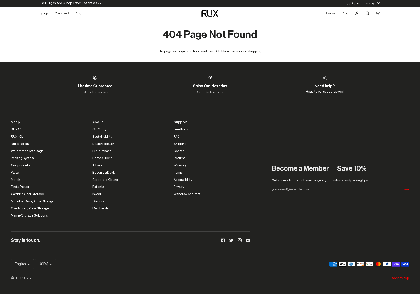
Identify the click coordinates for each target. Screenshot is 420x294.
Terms (178, 172)
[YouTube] (248, 240)
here (226, 51)
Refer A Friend (102, 158)
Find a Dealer (20, 186)
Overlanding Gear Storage (30, 208)
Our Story (99, 129)
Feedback (181, 129)
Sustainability (102, 136)
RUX (18, 278)
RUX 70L (17, 129)
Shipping (180, 144)
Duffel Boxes (20, 144)
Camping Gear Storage (27, 194)
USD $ (351, 3)
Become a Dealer (104, 172)
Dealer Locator (103, 144)
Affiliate (97, 165)
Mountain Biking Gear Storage (32, 201)
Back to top (400, 278)
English (371, 3)
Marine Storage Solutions (29, 215)
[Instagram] (240, 240)
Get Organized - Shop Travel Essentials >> (70, 3)
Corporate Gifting (105, 179)
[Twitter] (231, 240)
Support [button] (181, 122)
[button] (45, 13)
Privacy (179, 186)
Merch (15, 179)
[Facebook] (223, 240)
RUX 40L (17, 136)
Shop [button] (15, 122)
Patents (98, 186)
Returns (180, 158)
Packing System (22, 158)
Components (20, 165)
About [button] (97, 122)
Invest (96, 194)
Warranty (180, 165)
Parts (15, 172)
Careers (98, 201)
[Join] (403, 189)
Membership (101, 208)
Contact (180, 151)
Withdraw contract (187, 194)
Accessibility (183, 179)
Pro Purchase (102, 151)
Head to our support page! (325, 91)
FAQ (177, 136)
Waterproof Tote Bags (27, 151)
